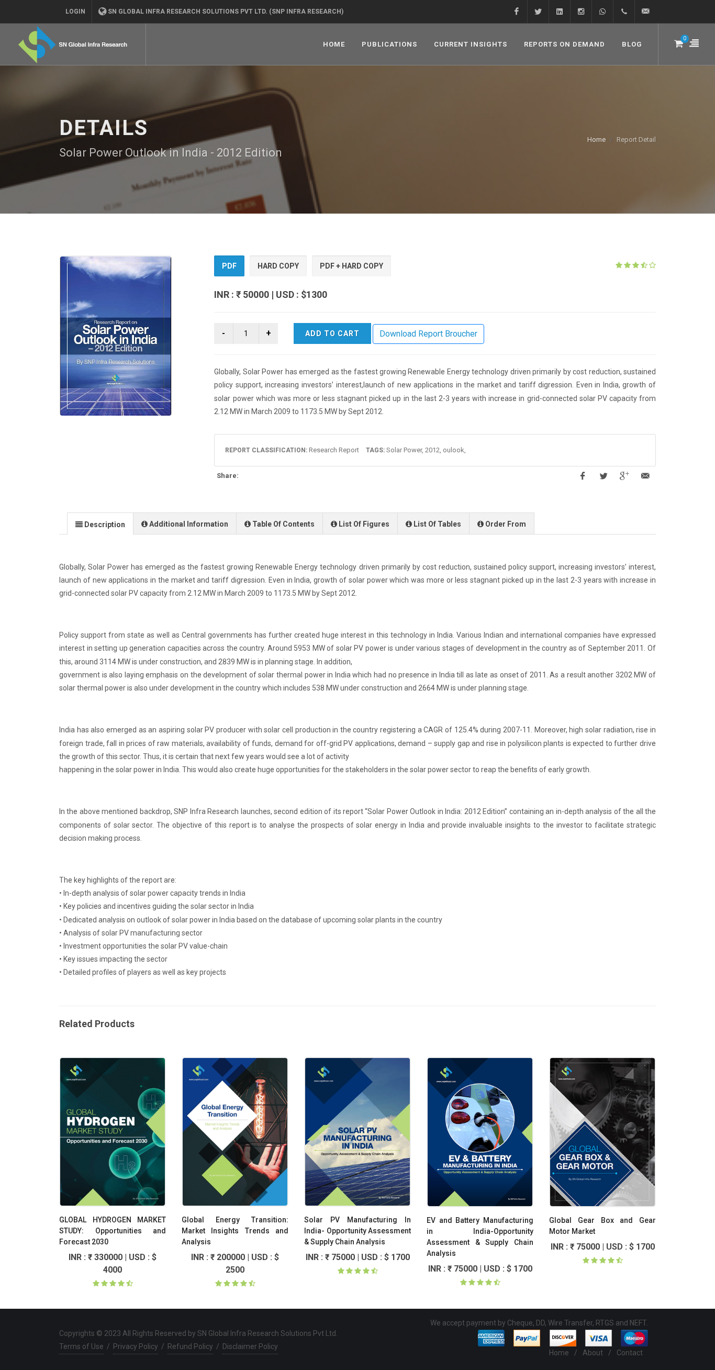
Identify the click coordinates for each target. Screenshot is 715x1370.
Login (75, 11)
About (593, 1353)
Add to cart (332, 333)
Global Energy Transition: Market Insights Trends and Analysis (235, 1231)
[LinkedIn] (559, 11)
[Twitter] (538, 11)
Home (596, 139)
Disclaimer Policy (250, 1346)
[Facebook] (516, 11)
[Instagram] (581, 11)
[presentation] (100, 524)
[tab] (229, 266)
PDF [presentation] (229, 266)
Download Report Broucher (428, 334)
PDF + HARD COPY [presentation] (351, 266)
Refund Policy (190, 1346)
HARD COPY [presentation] (278, 266)
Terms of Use (81, 1346)
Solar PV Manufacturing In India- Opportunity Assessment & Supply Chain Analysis (357, 1231)
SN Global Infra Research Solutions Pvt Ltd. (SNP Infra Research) (225, 11)
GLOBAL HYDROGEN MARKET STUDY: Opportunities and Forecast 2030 (112, 1231)
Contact (630, 1353)
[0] (678, 42)
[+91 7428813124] (602, 11)
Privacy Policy (135, 1346)
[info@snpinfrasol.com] (645, 11)
